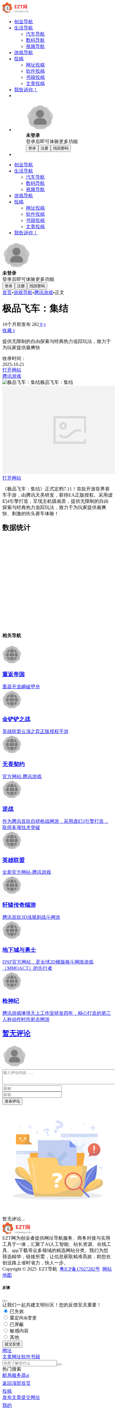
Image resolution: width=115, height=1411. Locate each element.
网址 (16, 1356)
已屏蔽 (16, 1324)
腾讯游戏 (43, 292)
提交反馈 (12, 1344)
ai (27, 1375)
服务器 (19, 1375)
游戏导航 (23, 292)
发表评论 (12, 1101)
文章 (7, 1356)
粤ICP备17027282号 (80, 1268)
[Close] (4, 1301)
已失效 (16, 1311)
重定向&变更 (23, 1317)
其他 (14, 1337)
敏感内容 (19, 1330)
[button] (7, 1350)
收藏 (8, 330)
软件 (26, 1356)
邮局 (7, 1375)
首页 (7, 292)
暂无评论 (16, 1033)
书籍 (35, 1356)
